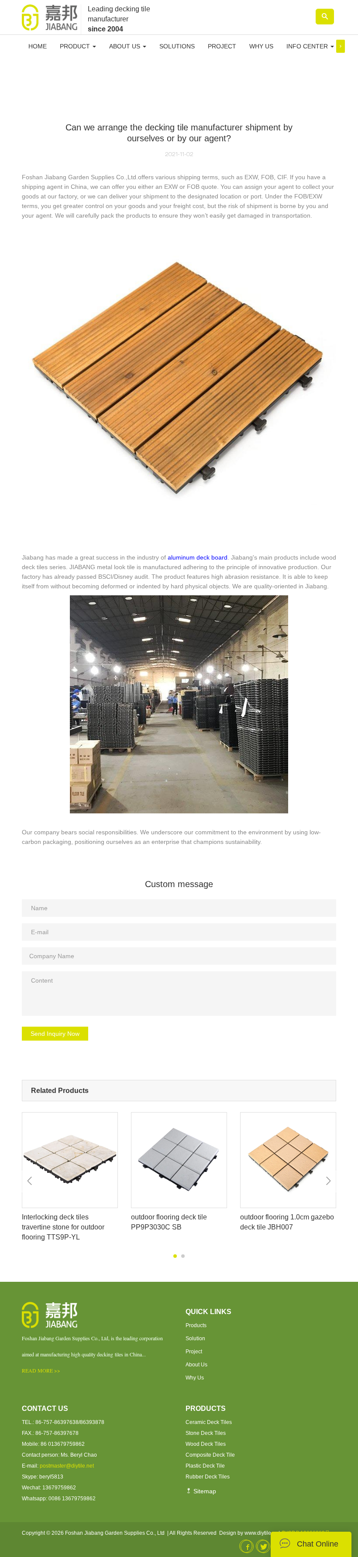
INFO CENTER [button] (308, 46)
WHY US (261, 46)
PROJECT (222, 46)
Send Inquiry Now (55, 1033)
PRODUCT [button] (76, 46)
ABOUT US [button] (125, 46)
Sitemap (204, 1491)
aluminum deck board (197, 557)
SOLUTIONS (177, 46)
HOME (37, 46)
